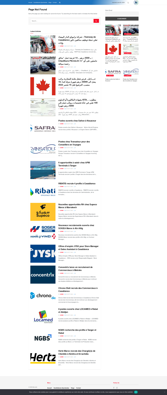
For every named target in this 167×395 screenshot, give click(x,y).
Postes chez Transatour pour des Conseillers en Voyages (74, 143)
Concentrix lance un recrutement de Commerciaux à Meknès (75, 268)
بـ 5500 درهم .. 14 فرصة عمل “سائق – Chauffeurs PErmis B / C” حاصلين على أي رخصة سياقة (77, 60)
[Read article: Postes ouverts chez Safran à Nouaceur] (42, 128)
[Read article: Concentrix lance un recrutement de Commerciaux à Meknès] (42, 275)
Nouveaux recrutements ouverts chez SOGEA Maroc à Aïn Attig (76, 227)
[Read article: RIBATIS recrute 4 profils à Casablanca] (42, 191)
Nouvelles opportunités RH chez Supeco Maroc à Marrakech (77, 206)
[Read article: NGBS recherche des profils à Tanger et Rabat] (42, 337)
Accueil (30, 2)
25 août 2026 (69, 46)
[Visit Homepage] (136, 2)
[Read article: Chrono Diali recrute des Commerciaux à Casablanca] (42, 296)
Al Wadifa (110, 34)
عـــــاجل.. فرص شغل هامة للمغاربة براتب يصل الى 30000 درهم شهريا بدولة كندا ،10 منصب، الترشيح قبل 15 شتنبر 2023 (77, 81)
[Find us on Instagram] (117, 388)
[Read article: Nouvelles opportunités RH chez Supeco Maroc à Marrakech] (42, 212)
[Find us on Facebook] (113, 388)
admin (61, 46)
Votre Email (108, 10)
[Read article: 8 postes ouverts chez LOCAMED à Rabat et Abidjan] (42, 316)
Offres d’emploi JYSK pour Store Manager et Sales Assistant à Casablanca (78, 248)
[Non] (165, 392)
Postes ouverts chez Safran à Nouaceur (77, 120)
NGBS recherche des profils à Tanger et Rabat (77, 331)
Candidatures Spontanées (40, 2)
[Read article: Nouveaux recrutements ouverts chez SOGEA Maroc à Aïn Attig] (42, 233)
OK (136, 392)
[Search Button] (59, 2)
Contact (55, 2)
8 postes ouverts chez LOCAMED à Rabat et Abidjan (78, 310)
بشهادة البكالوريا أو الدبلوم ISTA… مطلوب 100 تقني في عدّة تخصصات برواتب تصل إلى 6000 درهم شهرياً (78, 102)
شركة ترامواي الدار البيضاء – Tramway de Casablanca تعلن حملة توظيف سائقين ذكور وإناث (77, 39)
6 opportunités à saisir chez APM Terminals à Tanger (74, 164)
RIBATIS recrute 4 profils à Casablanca (76, 183)
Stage (50, 2)
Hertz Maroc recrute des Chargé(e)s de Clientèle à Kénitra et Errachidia (76, 352)
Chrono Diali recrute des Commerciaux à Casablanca (77, 289)
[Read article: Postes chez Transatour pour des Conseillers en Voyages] (42, 149)
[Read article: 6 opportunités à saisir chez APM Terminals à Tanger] (42, 170)
